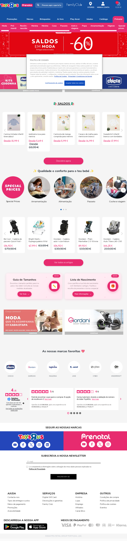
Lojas (77, 500)
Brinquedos (45, 19)
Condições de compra (109, 497)
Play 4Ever (75, 19)
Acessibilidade (14, 511)
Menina (34, 25)
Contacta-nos (13, 497)
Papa (84, 25)
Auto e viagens (74, 27)
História (78, 497)
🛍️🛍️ (63, 104)
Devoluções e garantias (52, 500)
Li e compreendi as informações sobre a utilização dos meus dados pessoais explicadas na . (60, 468)
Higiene (111, 25)
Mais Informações (81, 294)
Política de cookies (108, 504)
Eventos (103, 507)
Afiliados (79, 507)
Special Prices (121, 27)
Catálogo (103, 19)
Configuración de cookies (54, 83)
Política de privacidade (109, 500)
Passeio (63, 25)
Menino (45, 25)
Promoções (12, 19)
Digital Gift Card (49, 497)
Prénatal (118, 19)
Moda (4, 25)
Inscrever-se (63, 477)
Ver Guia (23, 294)
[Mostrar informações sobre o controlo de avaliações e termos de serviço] (23, 403)
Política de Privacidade (37, 469)
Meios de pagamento (17, 504)
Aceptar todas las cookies (75, 83)
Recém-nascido (23, 27)
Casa (54, 25)
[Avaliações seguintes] (120, 399)
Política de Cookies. (60, 76)
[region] (64, 72)
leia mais (48, 399)
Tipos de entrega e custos (19, 500)
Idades (90, 19)
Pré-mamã (13, 27)
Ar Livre (60, 19)
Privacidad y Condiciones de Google (80, 76)
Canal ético (80, 511)
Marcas (30, 19)
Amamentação (97, 25)
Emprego (79, 504)
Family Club (47, 504)
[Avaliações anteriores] (27, 399)
